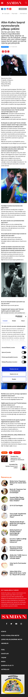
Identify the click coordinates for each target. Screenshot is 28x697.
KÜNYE (3, 631)
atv (11, 452)
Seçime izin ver (14, 374)
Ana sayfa (6, 13)
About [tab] (23, 320)
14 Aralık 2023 (14, 46)
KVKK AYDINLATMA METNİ (10, 635)
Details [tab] (14, 320)
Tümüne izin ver (14, 369)
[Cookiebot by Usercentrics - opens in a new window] (16, 316)
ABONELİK (4, 643)
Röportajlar (14, 13)
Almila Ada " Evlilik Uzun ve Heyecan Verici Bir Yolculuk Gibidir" (18, 556)
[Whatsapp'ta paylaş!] (8, 51)
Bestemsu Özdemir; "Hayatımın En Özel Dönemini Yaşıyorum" (16, 548)
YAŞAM (3, 657)
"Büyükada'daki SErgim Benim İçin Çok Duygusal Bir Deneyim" (17, 523)
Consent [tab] (5, 320)
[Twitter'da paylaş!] (6, 51)
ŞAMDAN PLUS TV (7, 665)
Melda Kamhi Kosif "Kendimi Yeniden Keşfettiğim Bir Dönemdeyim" (16, 532)
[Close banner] (25, 316)
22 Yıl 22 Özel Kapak (16, 505)
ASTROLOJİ (5, 669)
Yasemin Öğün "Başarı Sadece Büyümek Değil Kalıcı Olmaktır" (17, 499)
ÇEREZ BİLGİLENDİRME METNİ (11, 639)
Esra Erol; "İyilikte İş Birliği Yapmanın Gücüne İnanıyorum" (18, 540)
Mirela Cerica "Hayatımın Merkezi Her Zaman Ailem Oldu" (18, 482)
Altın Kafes (17, 452)
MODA (3, 661)
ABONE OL (22, 9)
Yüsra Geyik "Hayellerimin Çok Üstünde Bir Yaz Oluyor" (18, 515)
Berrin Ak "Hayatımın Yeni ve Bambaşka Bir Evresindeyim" (18, 490)
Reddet (14, 379)
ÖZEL (3, 649)
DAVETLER (5, 653)
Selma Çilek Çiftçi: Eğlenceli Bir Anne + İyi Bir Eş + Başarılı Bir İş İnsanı (18, 573)
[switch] (24, 352)
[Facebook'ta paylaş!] (3, 51)
